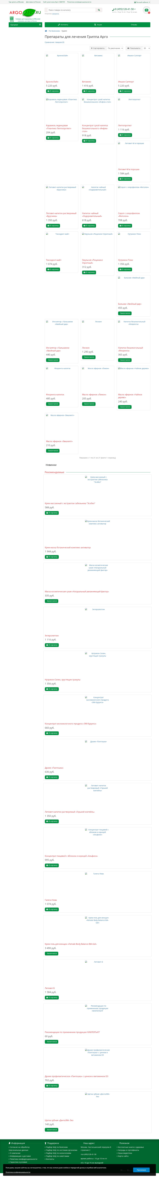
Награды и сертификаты (128, 1150)
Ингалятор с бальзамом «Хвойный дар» (57, 349)
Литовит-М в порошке (128, 169)
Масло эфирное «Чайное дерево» (130, 396)
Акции (99, 25)
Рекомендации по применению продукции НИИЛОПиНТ (72, 1032)
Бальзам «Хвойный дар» (129, 304)
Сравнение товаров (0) (54, 42)
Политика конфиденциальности (79, 2)
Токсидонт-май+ (53, 260)
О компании (15, 1153)
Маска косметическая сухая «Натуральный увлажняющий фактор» (77, 591)
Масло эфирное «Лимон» (94, 394)
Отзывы (134, 25)
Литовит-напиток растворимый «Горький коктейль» (70, 811)
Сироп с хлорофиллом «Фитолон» (129, 214)
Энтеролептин (52, 635)
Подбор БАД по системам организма (61, 1150)
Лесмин (86, 347)
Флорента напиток (55, 394)
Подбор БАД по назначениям (58, 1153)
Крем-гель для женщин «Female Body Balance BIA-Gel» (71, 944)
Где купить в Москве (16, 2)
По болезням (54, 31)
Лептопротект (125, 125)
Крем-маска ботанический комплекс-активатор (68, 547)
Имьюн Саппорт (126, 81)
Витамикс (86, 81)
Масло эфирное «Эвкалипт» (59, 441)
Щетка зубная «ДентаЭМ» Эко (59, 1120)
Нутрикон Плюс (125, 260)
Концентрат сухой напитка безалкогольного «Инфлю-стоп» (95, 128)
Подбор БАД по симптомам (57, 1156)
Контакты (64, 25)
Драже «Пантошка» (54, 767)
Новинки (51, 465)
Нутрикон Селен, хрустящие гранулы (62, 679)
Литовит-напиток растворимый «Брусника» (61, 214)
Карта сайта (123, 1156)
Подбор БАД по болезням (57, 1147)
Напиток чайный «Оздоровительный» (92, 214)
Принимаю (141, 1170)
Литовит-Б (50, 988)
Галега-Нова (51, 900)
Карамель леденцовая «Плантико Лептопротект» (58, 127)
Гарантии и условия (18, 1162)
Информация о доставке (20, 1156)
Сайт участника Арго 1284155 (54, 2)
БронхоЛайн (52, 81)
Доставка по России (33, 2)
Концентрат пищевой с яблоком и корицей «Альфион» (71, 856)
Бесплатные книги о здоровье (131, 1147)
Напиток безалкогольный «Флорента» (130, 349)
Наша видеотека (125, 1153)
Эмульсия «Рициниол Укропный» (92, 261)
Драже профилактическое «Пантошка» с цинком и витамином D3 (76, 1076)
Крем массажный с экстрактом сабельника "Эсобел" (70, 503)
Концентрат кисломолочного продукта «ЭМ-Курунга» (70, 723)
